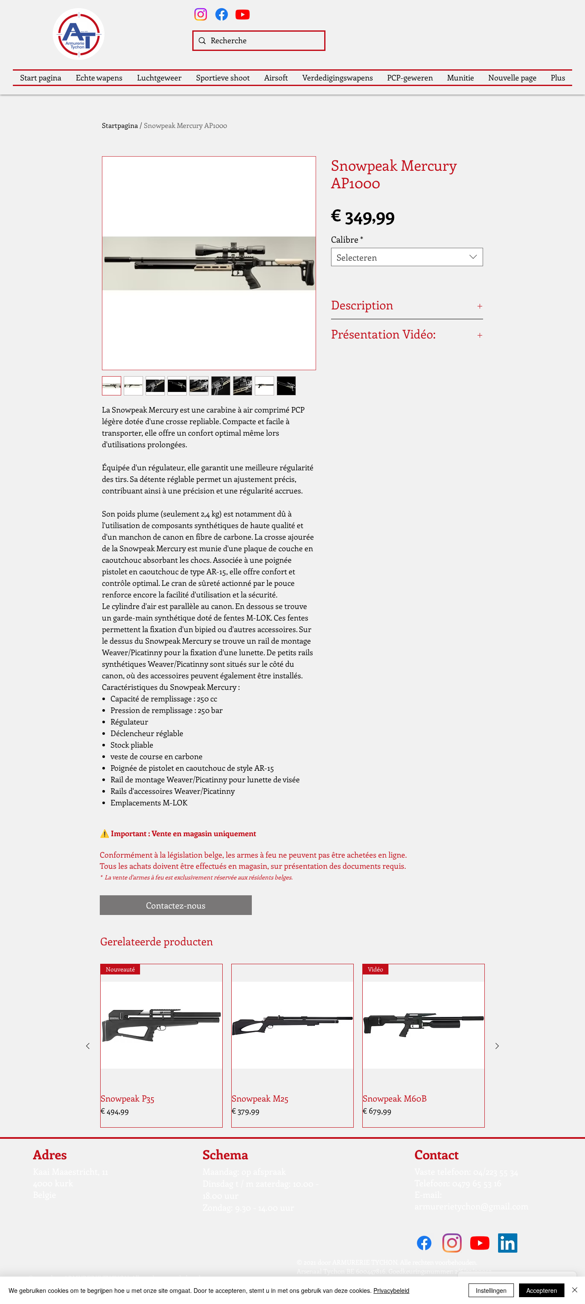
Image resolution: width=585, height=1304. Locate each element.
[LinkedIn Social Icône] (507, 1243)
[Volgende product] (497, 1046)
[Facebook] (221, 14)
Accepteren (541, 1290)
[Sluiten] (575, 1290)
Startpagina (120, 125)
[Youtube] (242, 14)
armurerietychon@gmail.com (471, 1206)
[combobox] (407, 257)
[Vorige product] (88, 1046)
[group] (292, 1045)
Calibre (347, 239)
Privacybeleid (391, 1290)
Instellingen (491, 1290)
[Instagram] (200, 14)
